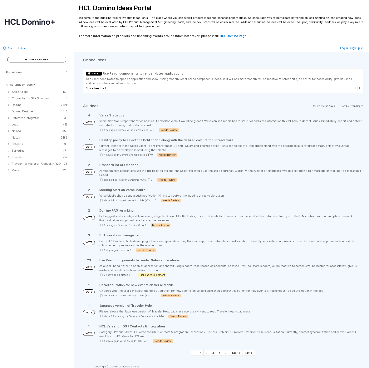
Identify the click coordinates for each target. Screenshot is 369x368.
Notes (124, 274)
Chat (143, 179)
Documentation (149, 316)
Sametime (133, 179)
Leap (122, 250)
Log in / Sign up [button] (350, 48)
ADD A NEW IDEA (38, 59)
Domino (124, 154)
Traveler (134, 316)
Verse (121, 130)
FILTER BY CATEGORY (22, 84)
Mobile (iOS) (143, 200)
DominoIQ (134, 225)
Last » (249, 352)
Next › (236, 352)
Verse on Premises (137, 130)
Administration (138, 154)
